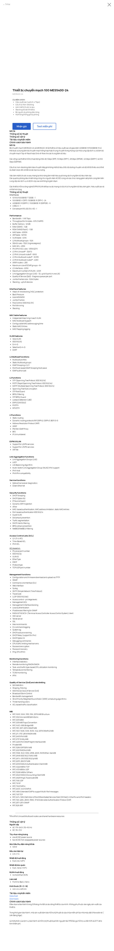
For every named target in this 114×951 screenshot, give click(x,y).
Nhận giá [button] (22, 126)
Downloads (14, 899)
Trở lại (7, 4)
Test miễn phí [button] (44, 126)
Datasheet (14, 896)
